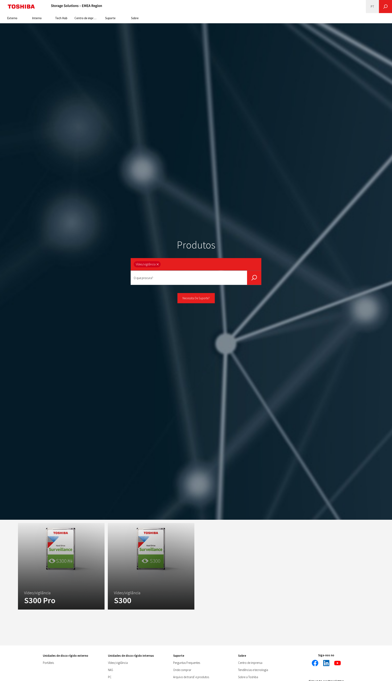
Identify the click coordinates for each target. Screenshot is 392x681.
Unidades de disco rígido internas (131, 656)
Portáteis (48, 663)
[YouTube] (337, 663)
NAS (110, 670)
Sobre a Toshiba (248, 677)
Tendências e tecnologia (253, 670)
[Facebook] (315, 663)
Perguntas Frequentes (186, 663)
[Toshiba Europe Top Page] (21, 6)
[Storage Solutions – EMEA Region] (76, 6)
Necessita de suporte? (196, 298)
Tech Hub (61, 18)
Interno (37, 18)
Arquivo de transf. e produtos (191, 677)
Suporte (110, 18)
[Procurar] (385, 6)
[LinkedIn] (326, 663)
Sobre (135, 18)
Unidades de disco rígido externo (65, 656)
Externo (12, 18)
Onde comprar (182, 670)
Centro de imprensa (86, 18)
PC (109, 677)
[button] (147, 264)
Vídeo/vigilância (118, 663)
